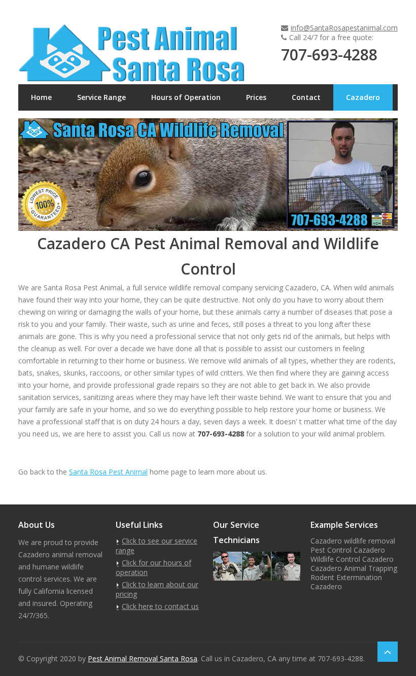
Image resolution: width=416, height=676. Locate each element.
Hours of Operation (186, 97)
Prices (256, 97)
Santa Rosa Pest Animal (108, 472)
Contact (306, 97)
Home (41, 97)
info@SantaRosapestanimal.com (344, 27)
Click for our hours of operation (153, 567)
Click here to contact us (160, 606)
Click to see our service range (156, 545)
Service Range (101, 97)
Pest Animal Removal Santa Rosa (142, 658)
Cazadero (363, 97)
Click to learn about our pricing (157, 589)
